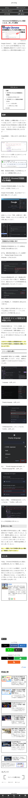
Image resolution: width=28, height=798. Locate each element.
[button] (18, 650)
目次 (11, 87)
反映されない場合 (13, 105)
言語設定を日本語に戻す (14, 97)
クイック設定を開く (12, 103)
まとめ (7, 108)
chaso (10, 584)
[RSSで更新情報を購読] (14, 599)
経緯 (7, 90)
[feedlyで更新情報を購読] (12, 599)
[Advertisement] (14, 68)
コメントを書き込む (14, 777)
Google (4, 638)
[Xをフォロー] (9, 599)
